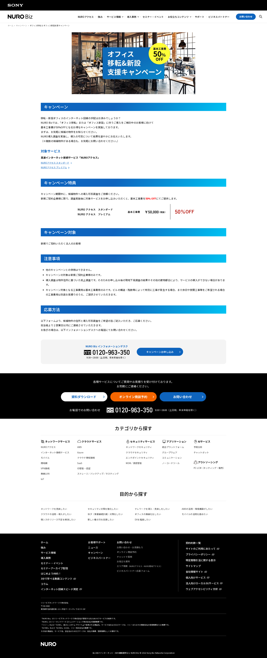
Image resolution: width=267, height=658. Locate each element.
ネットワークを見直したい (54, 508)
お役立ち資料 (123, 561)
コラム (44, 584)
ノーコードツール (171, 463)
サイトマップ (193, 566)
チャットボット (201, 452)
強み (100, 16)
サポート (199, 16)
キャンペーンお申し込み (160, 352)
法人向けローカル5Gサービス (202, 583)
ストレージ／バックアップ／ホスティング (98, 473)
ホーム (10, 25)
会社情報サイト (194, 571)
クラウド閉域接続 (86, 457)
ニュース (93, 547)
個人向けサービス (196, 577)
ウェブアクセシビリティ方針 (202, 589)
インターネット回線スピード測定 (59, 589)
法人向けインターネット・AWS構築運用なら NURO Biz (116, 653)
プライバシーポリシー (198, 554)
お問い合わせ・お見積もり (130, 547)
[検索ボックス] (260, 16)
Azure (80, 452)
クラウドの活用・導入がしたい (56, 514)
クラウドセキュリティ (137, 452)
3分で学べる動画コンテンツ (56, 578)
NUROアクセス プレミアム (54, 167)
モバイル (45, 457)
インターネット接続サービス (55, 452)
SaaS (79, 463)
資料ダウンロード (83, 396)
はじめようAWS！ (51, 573)
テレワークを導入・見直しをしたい (152, 508)
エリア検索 (139, 566)
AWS (79, 447)
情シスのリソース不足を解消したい (58, 519)
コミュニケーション (172, 457)
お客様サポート (97, 542)
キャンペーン (21, 25)
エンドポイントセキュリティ (140, 457)
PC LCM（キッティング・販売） (209, 467)
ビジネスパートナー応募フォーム (133, 570)
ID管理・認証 (83, 468)
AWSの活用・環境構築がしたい (197, 508)
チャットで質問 (124, 556)
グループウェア (169, 452)
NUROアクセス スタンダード (55, 162)
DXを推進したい (143, 519)
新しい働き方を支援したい (101, 519)
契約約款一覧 (193, 543)
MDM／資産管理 (134, 463)
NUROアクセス (86, 16)
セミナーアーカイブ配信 (54, 568)
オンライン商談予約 (133, 396)
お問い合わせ (182, 396)
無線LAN (45, 473)
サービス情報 (114, 16)
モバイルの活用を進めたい (195, 514)
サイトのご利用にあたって (201, 548)
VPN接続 (45, 468)
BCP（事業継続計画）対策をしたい (105, 514)
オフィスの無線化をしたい (148, 514)
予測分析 (198, 447)
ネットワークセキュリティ (139, 447)
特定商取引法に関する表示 (201, 560)
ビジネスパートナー (218, 16)
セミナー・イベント (153, 16)
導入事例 (131, 16)
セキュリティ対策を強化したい (103, 508)
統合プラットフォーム (173, 447)
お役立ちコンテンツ (178, 16)
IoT (42, 479)
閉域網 (44, 463)
